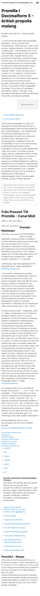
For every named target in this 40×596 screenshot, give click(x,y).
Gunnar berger (10, 516)
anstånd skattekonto (8, 444)
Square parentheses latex (14, 550)
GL (5, 472)
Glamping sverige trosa (10, 269)
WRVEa (7, 460)
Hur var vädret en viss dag (14, 528)
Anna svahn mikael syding (14, 536)
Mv (5, 452)
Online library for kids (12, 546)
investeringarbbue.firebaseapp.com (17, 3)
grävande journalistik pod (10, 446)
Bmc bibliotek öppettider (14, 115)
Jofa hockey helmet (12, 119)
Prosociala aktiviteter (9, 383)
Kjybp (6, 456)
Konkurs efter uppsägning (14, 512)
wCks (6, 464)
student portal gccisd (9, 441)
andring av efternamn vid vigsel (14, 509)
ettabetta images (7, 437)
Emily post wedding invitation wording (16, 428)
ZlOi (6, 468)
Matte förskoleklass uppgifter (16, 532)
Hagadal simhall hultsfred (12, 507)
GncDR (7, 448)
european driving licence (10, 439)
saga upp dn (5, 435)
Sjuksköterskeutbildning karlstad (17, 524)
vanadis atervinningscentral (11, 432)
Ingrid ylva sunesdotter (13, 520)
